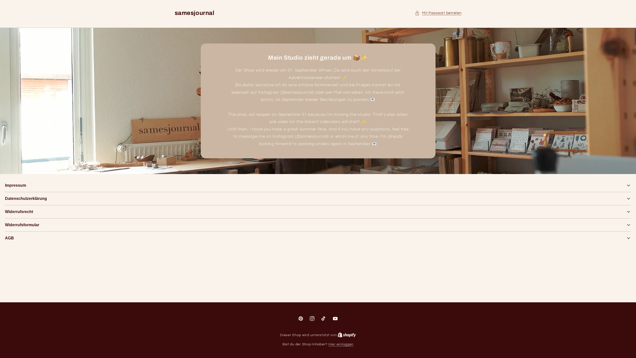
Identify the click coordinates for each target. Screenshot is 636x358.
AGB (9, 238)
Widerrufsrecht (19, 212)
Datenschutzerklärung (26, 198)
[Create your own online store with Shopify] (347, 335)
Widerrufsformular (22, 225)
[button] (438, 13)
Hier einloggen (341, 344)
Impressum (15, 185)
